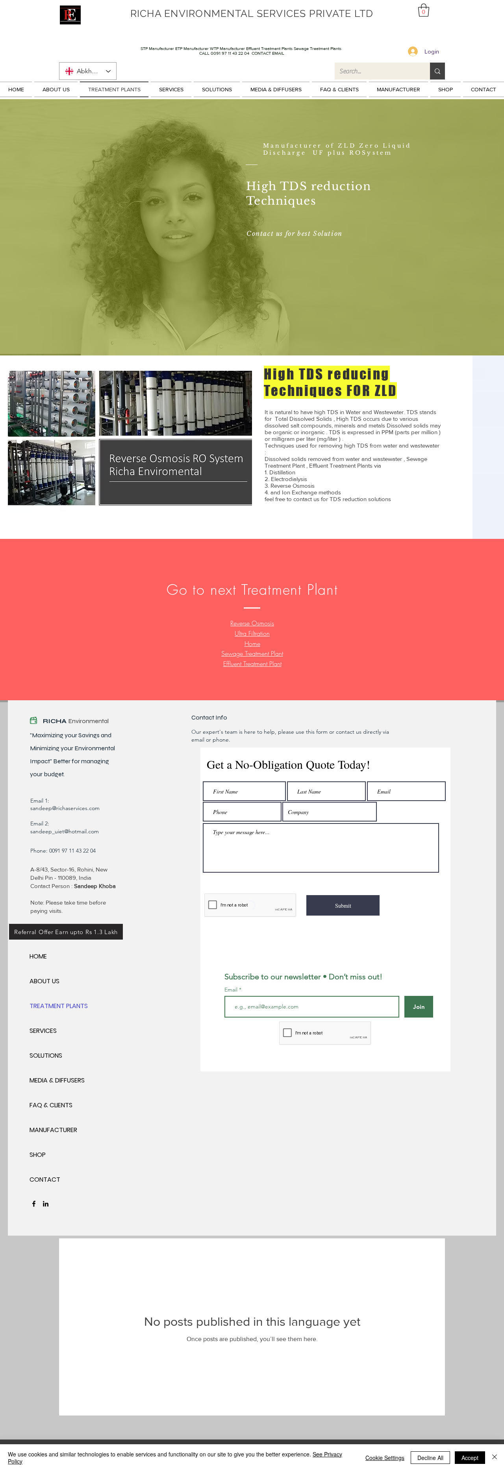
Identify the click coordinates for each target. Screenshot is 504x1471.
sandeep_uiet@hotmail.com (64, 831)
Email (231, 989)
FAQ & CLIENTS (51, 1105)
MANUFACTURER (53, 1129)
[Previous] (42, 227)
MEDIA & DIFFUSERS (57, 1080)
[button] (423, 10)
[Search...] (437, 71)
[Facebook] (34, 1204)
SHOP (38, 1154)
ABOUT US (44, 981)
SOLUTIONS (46, 1055)
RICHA (55, 721)
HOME (38, 956)
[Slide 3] (252, 340)
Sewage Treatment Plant (252, 653)
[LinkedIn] (46, 1204)
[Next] (461, 227)
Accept (469, 1458)
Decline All (430, 1458)
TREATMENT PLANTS (57, 1005)
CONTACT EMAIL (268, 53)
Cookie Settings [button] (384, 1458)
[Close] (494, 1458)
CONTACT (45, 1179)
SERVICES (43, 1030)
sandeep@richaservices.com (65, 808)
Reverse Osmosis (252, 623)
